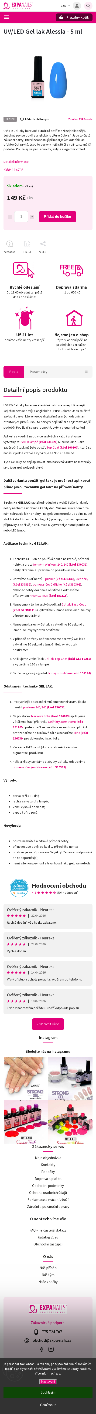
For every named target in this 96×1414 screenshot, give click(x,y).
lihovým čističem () (69, 673)
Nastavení (48, 1381)
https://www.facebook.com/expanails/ (42, 1349)
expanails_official (51, 1349)
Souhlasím (48, 1392)
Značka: (80, 119)
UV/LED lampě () (38, 442)
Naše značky (48, 1281)
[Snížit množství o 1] (10, 217)
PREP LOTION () (48, 595)
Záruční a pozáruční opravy (48, 1206)
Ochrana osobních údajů (48, 1192)
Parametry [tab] (39, 371)
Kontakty (48, 1164)
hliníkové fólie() (50, 716)
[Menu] (6, 17)
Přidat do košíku (57, 216)
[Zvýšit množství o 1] (32, 217)
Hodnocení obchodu (59, 885)
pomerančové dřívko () (57, 584)
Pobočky (48, 1171)
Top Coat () (62, 447)
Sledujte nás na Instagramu (48, 1051)
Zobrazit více (48, 1024)
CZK (63, 6)
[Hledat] (88, 6)
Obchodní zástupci (48, 1244)
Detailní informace (16, 162)
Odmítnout (48, 1405)
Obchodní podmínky (48, 1185)
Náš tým (48, 1274)
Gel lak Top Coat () (68, 659)
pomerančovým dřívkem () (39, 767)
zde (57, 1374)
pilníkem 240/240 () (44, 707)
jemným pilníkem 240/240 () (60, 564)
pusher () (59, 579)
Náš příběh (48, 1268)
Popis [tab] (13, 371)
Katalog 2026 (48, 1237)
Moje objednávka (48, 1157)
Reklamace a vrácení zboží (48, 1199)
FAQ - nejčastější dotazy (48, 1230)
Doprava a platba (48, 1178)
